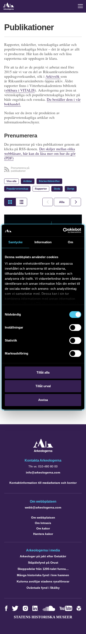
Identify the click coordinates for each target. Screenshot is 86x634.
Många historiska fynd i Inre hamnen (43, 575)
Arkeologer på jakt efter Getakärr (43, 556)
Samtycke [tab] (15, 242)
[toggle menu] (80, 6)
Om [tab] (70, 242)
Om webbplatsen (43, 517)
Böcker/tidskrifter (49, 181)
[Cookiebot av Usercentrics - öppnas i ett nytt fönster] (63, 230)
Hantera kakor (43, 533)
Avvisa (43, 400)
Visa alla (11, 181)
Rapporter (41, 188)
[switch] (75, 327)
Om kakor (43, 528)
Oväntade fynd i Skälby (43, 587)
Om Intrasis (43, 522)
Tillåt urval (43, 386)
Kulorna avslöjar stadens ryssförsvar (43, 581)
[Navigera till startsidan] (43, 451)
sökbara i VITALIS (20, 90)
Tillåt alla (43, 372)
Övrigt (70, 188)
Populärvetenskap (17, 188)
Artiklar (27, 181)
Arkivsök (53, 76)
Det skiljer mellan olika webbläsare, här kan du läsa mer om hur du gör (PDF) (40, 153)
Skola (57, 188)
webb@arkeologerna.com (43, 507)
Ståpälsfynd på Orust (43, 562)
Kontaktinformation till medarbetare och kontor (43, 482)
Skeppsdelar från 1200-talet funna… (43, 568)
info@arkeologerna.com (43, 472)
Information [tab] (43, 242)
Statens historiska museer (43, 617)
